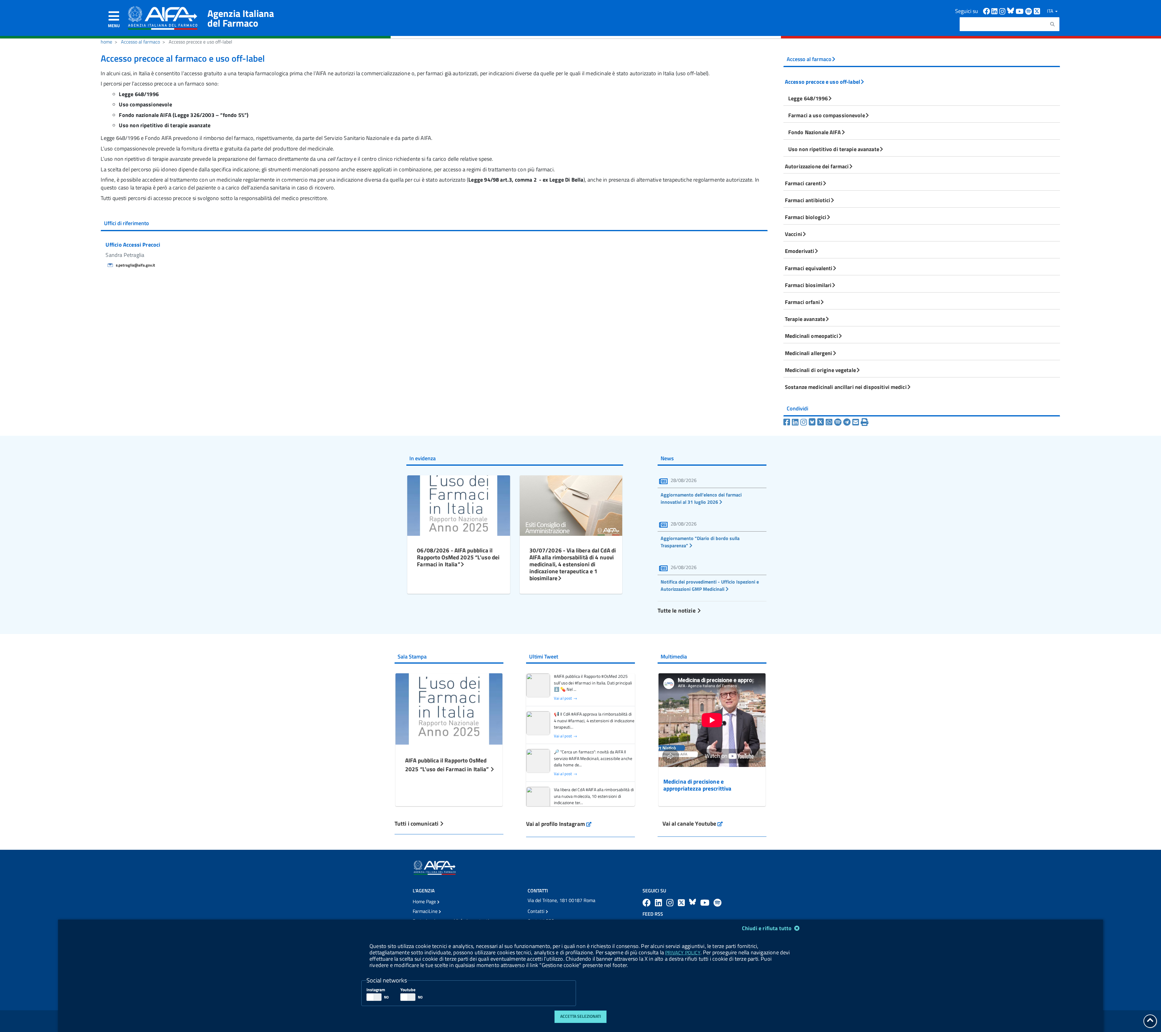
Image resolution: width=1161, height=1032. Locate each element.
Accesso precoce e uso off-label (822, 81)
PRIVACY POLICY (682, 952)
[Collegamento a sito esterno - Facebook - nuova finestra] (987, 11)
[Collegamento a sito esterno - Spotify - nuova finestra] (1029, 11)
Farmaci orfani (802, 302)
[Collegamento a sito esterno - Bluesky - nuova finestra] (1011, 11)
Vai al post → (565, 698)
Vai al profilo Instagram (559, 823)
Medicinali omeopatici (811, 336)
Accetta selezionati (580, 1016)
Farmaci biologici (805, 217)
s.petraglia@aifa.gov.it (135, 265)
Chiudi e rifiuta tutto (767, 928)
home (106, 41)
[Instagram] (804, 422)
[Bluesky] (813, 422)
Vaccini (793, 234)
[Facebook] (787, 422)
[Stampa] (864, 422)
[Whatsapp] (830, 422)
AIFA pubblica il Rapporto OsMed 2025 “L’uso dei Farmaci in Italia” (447, 764)
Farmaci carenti (803, 183)
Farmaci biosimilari (808, 285)
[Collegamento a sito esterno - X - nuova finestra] (1037, 11)
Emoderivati (799, 251)
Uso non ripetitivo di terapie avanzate (833, 149)
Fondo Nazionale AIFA (814, 132)
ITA (1051, 11)
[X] (821, 422)
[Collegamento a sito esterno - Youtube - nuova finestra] (1020, 11)
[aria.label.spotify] (717, 902)
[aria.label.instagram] (670, 902)
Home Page (425, 901)
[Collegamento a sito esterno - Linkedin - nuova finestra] (995, 11)
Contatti (537, 911)
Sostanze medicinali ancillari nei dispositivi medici (846, 387)
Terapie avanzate (805, 319)
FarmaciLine (426, 911)
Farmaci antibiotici (807, 200)
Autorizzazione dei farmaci (817, 166)
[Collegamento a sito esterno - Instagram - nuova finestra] (1003, 11)
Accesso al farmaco (140, 41)
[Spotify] (838, 422)
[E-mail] (856, 422)
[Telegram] (847, 422)
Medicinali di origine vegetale (820, 370)
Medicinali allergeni (808, 353)
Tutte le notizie (677, 610)
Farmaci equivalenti (808, 268)
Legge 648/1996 (808, 98)
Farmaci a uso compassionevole (826, 115)
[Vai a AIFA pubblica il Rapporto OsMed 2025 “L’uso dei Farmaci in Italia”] (448, 708)
